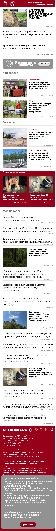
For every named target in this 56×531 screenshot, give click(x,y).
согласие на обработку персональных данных (28, 491)
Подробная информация (12, 475)
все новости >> (44, 54)
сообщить (44, 63)
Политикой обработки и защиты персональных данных (22, 499)
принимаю (28, 524)
